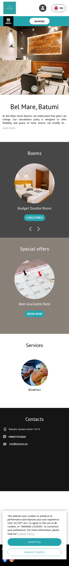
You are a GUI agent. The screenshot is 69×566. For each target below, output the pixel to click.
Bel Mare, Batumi (34, 106)
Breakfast (34, 390)
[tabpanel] (34, 60)
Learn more (9, 127)
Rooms (34, 153)
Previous (30, 229)
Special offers (34, 248)
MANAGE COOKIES (34, 552)
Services (34, 345)
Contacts (34, 419)
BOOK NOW (34, 314)
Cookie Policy (25, 534)
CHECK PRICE (34, 218)
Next (38, 229)
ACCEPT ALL (34, 542)
